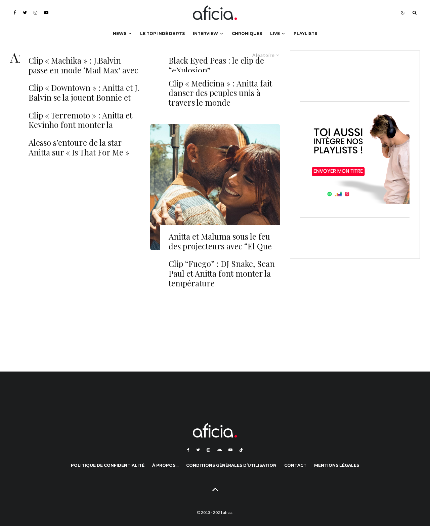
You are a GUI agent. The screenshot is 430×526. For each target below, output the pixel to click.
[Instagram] (35, 12)
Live (275, 33)
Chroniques (247, 33)
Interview (205, 33)
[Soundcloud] (219, 450)
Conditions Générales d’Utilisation (231, 465)
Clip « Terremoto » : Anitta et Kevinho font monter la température (80, 124)
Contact (295, 465)
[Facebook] (14, 12)
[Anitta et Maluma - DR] (215, 187)
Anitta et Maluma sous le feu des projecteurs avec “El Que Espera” (220, 246)
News (119, 33)
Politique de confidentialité (107, 465)
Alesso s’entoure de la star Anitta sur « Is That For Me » (79, 147)
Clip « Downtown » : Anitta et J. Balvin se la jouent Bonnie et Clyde (84, 97)
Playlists (305, 33)
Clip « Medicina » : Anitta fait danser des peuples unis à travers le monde (220, 92)
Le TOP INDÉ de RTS (162, 33)
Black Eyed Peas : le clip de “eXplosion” (216, 65)
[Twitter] (24, 12)
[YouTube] (46, 12)
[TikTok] (241, 450)
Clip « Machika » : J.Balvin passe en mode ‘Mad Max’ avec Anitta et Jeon (83, 70)
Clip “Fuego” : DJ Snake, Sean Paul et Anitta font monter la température (222, 273)
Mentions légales (336, 465)
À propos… (165, 465)
